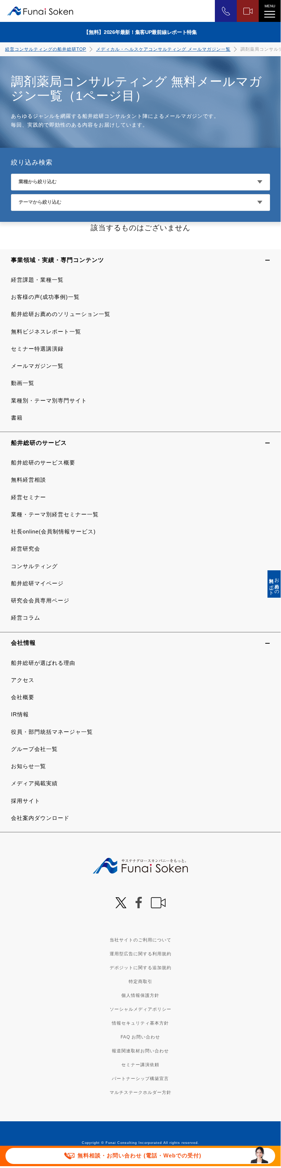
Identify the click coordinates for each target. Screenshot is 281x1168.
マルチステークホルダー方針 (140, 1092)
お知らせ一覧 (28, 766)
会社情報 (23, 643)
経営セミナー (28, 497)
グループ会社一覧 (34, 749)
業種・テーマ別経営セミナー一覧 (55, 514)
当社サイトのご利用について (140, 940)
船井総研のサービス (39, 443)
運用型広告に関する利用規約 (140, 953)
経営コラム (25, 617)
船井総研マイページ (37, 583)
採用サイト (25, 801)
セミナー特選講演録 (37, 349)
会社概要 (22, 697)
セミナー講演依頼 (140, 1064)
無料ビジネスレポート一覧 (46, 331)
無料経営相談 (28, 480)
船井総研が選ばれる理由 (43, 663)
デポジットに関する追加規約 (140, 967)
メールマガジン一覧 (37, 366)
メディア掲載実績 (34, 783)
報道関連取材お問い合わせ (140, 1050)
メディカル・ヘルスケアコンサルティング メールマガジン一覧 (163, 49)
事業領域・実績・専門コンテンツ (57, 260)
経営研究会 (25, 549)
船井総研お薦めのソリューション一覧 (60, 314)
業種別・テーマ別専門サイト (49, 400)
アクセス (22, 680)
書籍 (17, 418)
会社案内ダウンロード (40, 818)
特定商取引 (140, 981)
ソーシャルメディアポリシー (140, 1009)
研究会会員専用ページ (40, 600)
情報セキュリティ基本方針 (140, 1023)
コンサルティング (34, 566)
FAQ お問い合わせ (140, 1037)
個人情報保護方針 (140, 995)
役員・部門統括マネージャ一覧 (52, 732)
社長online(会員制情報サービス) (53, 531)
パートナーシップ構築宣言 (140, 1078)
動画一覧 (22, 383)
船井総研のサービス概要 (43, 462)
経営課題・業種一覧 (37, 280)
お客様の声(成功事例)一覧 (45, 297)
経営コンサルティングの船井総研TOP (45, 49)
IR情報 (20, 714)
